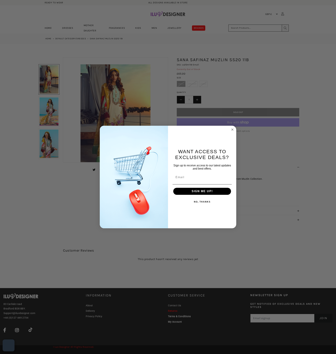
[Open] (9, 345)
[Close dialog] (232, 129)
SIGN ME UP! (202, 191)
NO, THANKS (202, 202)
